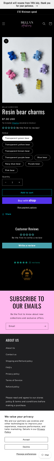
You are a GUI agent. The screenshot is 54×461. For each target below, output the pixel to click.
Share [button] (8, 214)
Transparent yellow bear (17, 144)
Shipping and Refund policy (19, 361)
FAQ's (9, 367)
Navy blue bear (13, 164)
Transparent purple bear (17, 157)
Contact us (11, 354)
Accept (26, 439)
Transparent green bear (17, 138)
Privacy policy (12, 374)
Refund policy (12, 387)
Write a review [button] (27, 245)
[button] (3, 24)
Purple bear (34, 164)
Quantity (6, 177)
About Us (10, 348)
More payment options (27, 207)
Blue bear (42, 157)
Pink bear (10, 170)
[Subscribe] (45, 326)
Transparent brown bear (17, 151)
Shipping (15, 123)
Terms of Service (14, 380)
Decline (26, 447)
